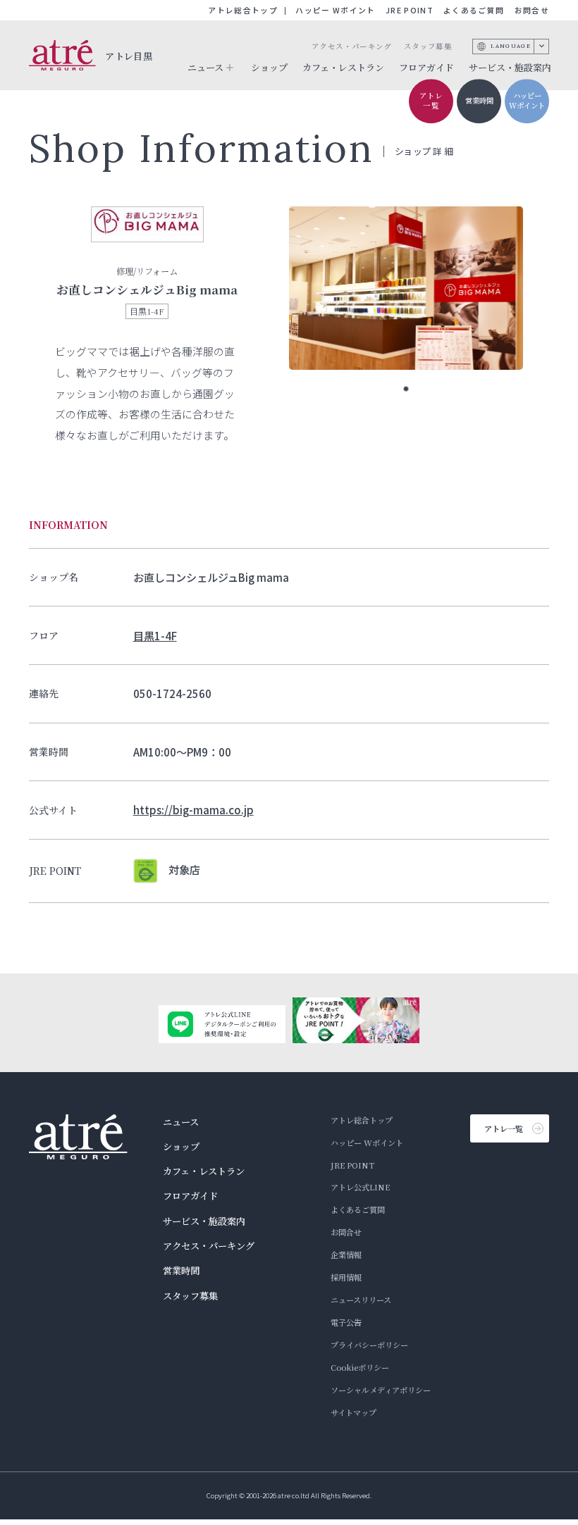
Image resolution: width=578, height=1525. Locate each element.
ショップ (269, 67)
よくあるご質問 (473, 10)
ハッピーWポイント (527, 100)
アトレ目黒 (128, 55)
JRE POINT (410, 10)
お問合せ (532, 10)
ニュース (181, 1121)
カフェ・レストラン (343, 67)
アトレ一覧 (431, 100)
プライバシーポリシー (369, 1344)
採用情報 (346, 1277)
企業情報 (346, 1254)
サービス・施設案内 (510, 67)
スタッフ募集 (428, 46)
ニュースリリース (361, 1299)
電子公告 (346, 1322)
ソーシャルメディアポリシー (381, 1389)
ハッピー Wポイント (335, 10)
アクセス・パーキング (351, 46)
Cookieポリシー (360, 1367)
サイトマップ (353, 1412)
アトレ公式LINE (360, 1187)
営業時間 (479, 100)
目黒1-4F (155, 635)
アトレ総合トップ (243, 10)
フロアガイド (426, 67)
